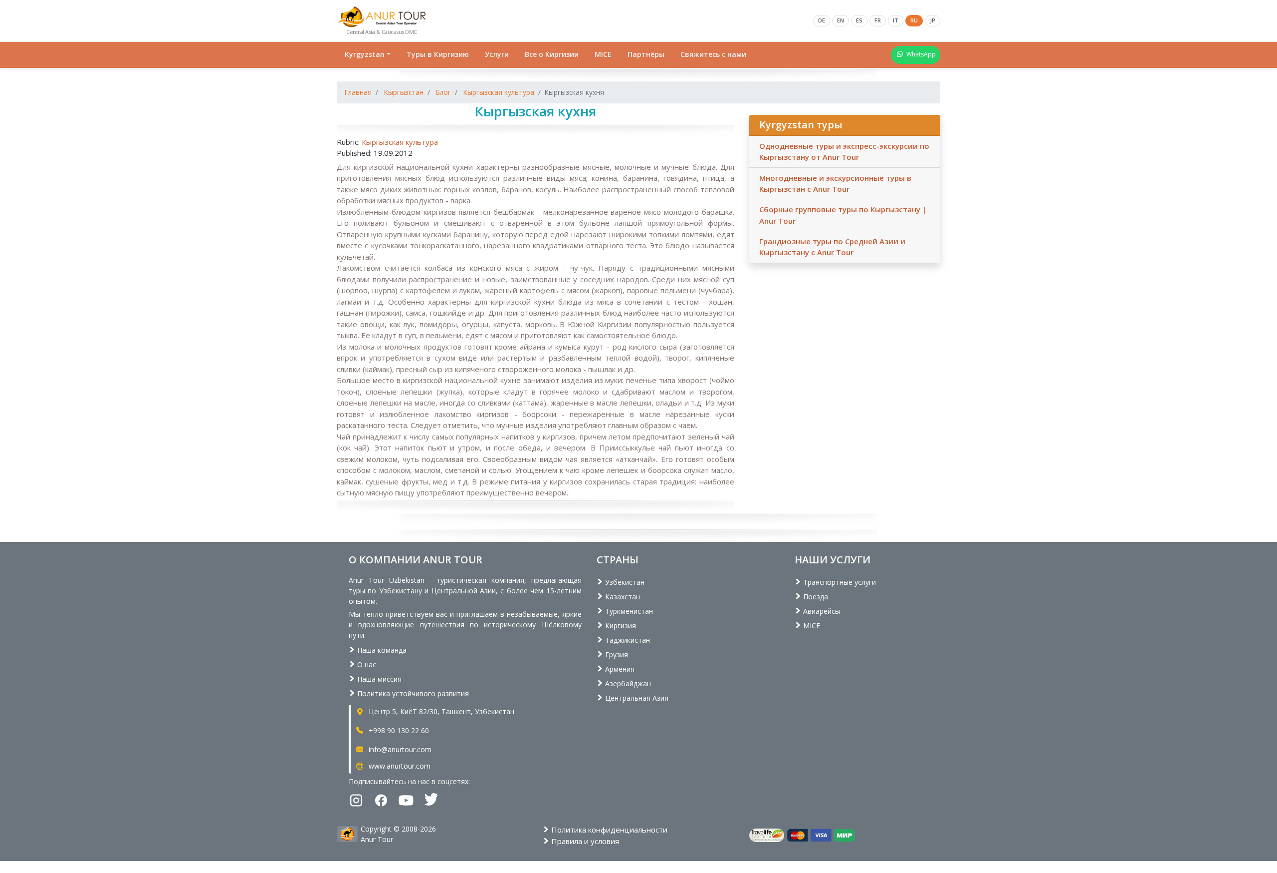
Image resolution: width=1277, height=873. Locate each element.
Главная (358, 92)
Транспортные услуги (838, 582)
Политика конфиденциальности (608, 830)
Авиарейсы (820, 611)
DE (821, 20)
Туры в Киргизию (438, 54)
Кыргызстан (404, 92)
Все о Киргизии (552, 54)
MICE (603, 54)
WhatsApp (921, 54)
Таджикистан (626, 640)
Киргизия (619, 625)
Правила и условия (584, 841)
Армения (619, 669)
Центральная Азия (635, 698)
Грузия (615, 654)
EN (840, 20)
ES (859, 20)
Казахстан (621, 596)
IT (895, 20)
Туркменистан (628, 611)
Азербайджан (627, 683)
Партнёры (646, 54)
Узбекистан (623, 582)
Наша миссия (378, 679)
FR (877, 20)
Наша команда (381, 650)
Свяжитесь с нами (713, 54)
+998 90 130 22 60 (398, 730)
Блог (443, 92)
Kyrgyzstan (365, 54)
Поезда (814, 596)
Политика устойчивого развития (412, 693)
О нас (365, 664)
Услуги (497, 54)
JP (932, 20)
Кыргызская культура (498, 92)
